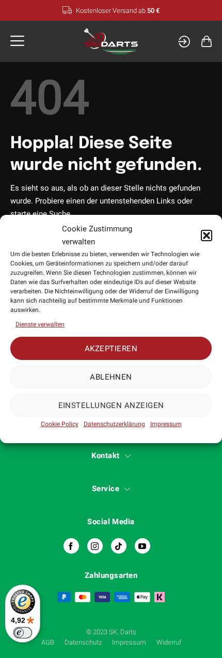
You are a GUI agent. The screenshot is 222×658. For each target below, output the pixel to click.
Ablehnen (111, 377)
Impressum (166, 424)
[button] (206, 235)
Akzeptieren (111, 348)
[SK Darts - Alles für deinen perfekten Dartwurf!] (111, 41)
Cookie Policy (59, 424)
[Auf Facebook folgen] (71, 546)
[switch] (22, 632)
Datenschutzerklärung (114, 424)
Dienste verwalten (40, 324)
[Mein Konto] (184, 41)
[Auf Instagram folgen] (95, 546)
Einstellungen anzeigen (111, 405)
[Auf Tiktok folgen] (118, 546)
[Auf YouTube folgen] (142, 546)
